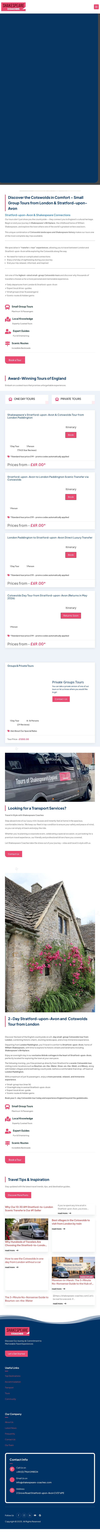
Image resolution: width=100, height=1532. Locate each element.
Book (71, 435)
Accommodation (13, 1381)
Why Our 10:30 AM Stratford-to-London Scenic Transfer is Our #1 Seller (29, 1208)
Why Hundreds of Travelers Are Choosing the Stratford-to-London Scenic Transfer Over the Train (26, 1243)
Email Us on (21, 1478)
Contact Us (61, 699)
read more (63, 1213)
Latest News (10, 1428)
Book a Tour (15, 360)
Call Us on (21, 1467)
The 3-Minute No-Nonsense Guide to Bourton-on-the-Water (26, 1299)
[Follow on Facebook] (18, 1515)
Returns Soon (70, 615)
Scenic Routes (20, 343)
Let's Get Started (16, 1353)
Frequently (10, 1433)
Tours (7, 1393)
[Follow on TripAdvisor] (35, 1515)
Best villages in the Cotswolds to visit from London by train (71, 1222)
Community (10, 1399)
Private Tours (71, 398)
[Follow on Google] (40, 1515)
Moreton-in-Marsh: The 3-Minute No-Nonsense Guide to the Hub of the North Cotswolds (72, 1282)
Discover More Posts (18, 1195)
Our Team (9, 1445)
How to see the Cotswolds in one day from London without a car (24, 1260)
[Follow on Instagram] (24, 1515)
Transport (9, 1387)
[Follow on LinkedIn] (29, 1515)
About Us (9, 1422)
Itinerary (71, 427)
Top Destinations (12, 1376)
